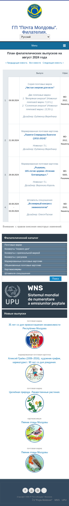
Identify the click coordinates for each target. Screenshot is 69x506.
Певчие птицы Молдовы (34, 422)
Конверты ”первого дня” (17, 249)
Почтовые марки (13, 245)
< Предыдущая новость (16, 63)
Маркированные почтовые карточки (23, 261)
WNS (57, 500)
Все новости (35, 63)
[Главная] (34, 11)
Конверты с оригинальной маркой (22, 253)
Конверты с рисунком (16, 257)
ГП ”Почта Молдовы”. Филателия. (34, 29)
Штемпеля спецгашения (17, 273)
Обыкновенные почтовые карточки (23, 265)
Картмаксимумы (13, 269)
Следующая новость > (53, 63)
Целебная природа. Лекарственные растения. (34, 392)
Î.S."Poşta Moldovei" (42, 500)
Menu (34, 45)
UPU (64, 500)
